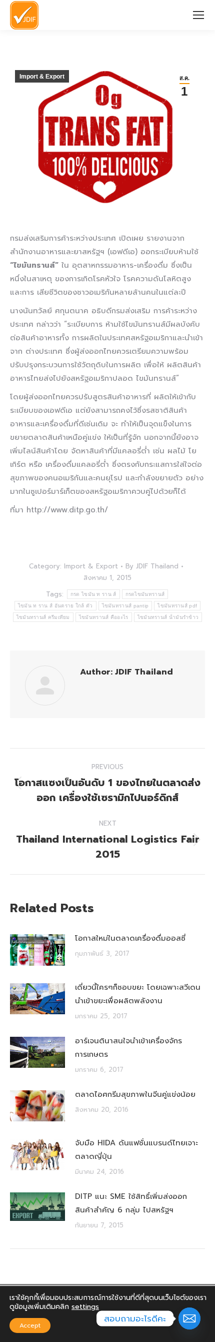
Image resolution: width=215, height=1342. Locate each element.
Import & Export (42, 76)
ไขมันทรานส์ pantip (125, 605)
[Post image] (37, 950)
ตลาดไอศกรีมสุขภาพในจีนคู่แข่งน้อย (135, 1094)
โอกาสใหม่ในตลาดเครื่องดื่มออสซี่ (130, 938)
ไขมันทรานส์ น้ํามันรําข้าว (168, 617)
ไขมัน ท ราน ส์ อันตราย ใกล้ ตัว (55, 605)
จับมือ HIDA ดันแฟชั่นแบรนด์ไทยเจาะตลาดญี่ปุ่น (136, 1149)
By (152, 566)
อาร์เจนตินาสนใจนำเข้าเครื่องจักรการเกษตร (128, 1047)
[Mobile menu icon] (198, 15)
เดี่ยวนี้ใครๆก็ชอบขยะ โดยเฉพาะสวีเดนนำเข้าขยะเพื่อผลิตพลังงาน (137, 994)
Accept (30, 1325)
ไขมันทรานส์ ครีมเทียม (43, 617)
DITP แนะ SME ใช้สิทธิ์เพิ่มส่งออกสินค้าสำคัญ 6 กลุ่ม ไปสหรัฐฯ (131, 1203)
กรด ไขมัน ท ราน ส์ (93, 594)
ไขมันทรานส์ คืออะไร (103, 617)
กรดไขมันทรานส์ (145, 594)
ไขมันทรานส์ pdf (177, 605)
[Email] (189, 1318)
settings (85, 1306)
